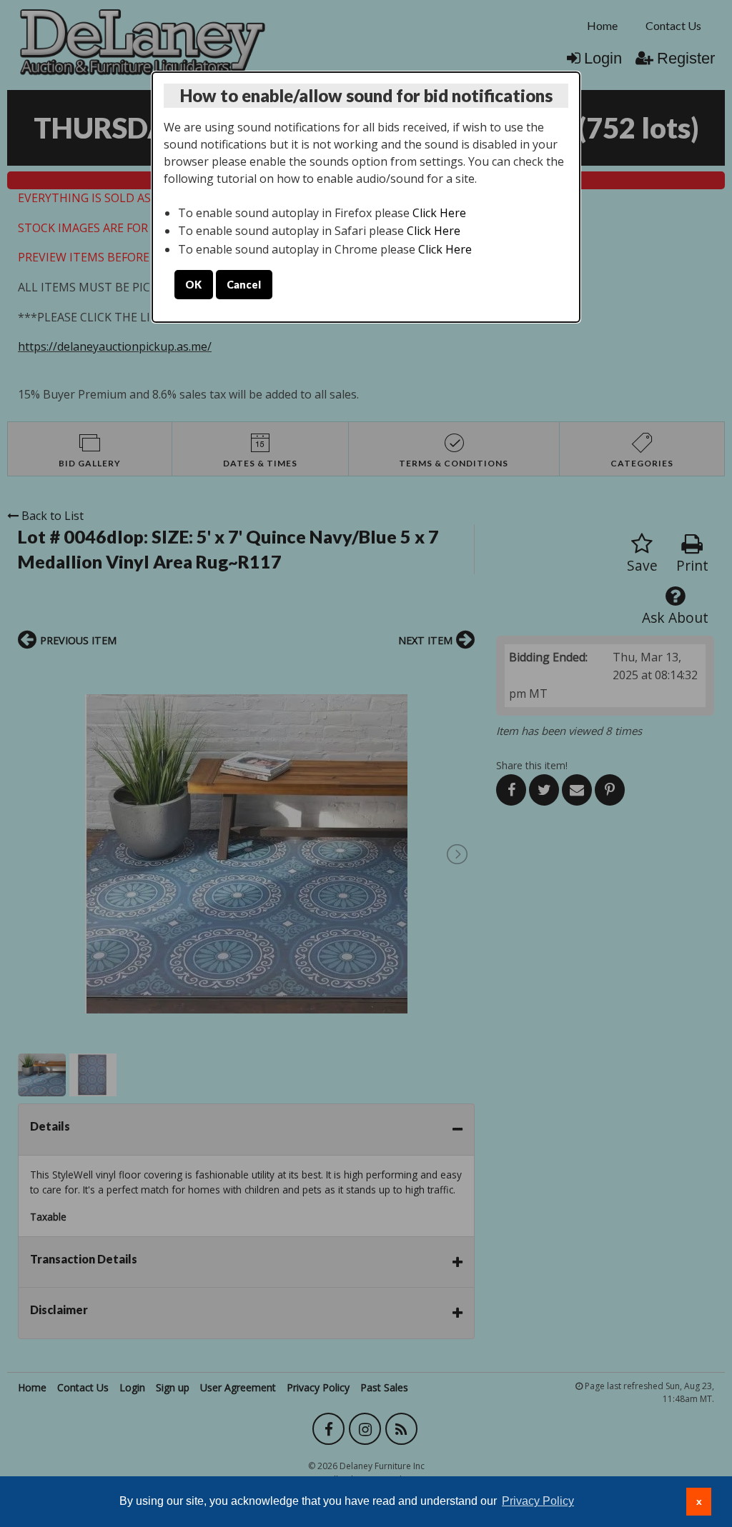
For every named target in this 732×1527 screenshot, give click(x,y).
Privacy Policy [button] (538, 1501)
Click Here (439, 213)
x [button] (699, 1501)
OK (193, 285)
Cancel (244, 285)
